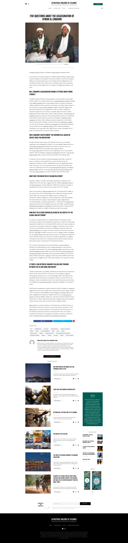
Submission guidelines (73, 8)
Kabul (63, 331)
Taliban (56, 335)
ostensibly (38, 232)
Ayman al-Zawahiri (65, 328)
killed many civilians (66, 122)
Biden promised (47, 191)
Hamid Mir (66, 64)
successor (55, 159)
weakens (31, 113)
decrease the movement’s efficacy (60, 169)
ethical (70, 113)
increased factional (55, 167)
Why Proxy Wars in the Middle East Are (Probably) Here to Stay (63, 368)
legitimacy (49, 206)
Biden (31, 331)
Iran (53, 331)
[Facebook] (26, 3)
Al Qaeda (46, 328)
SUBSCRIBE (98, 4)
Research (71, 288)
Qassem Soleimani (34, 230)
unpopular (55, 124)
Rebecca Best (34, 72)
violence (63, 167)
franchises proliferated (37, 146)
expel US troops (56, 247)
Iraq (58, 331)
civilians (47, 255)
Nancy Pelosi (33, 333)
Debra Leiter (55, 72)
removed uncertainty (45, 282)
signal (66, 273)
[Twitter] (28, 3)
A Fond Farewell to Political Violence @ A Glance (88, 435)
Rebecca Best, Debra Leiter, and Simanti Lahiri (55, 67)
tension (37, 150)
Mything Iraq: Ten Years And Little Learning (65, 412)
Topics (63, 8)
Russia (43, 335)
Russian (56, 292)
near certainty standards (46, 107)
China (37, 331)
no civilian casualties (36, 103)
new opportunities (38, 171)
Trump (36, 234)
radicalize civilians (48, 126)
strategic (31, 116)
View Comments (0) (51, 356)
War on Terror (69, 335)
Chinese (63, 292)
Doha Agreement (36, 185)
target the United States (53, 152)
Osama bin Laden (49, 333)
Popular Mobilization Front (37, 251)
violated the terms (66, 183)
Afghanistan (38, 328)
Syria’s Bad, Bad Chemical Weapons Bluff (64, 389)
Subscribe (84, 503)
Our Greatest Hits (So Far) (60, 434)
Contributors (56, 8)
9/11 (31, 328)
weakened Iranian (56, 249)
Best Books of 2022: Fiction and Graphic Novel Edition (88, 442)
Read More (57, 378)
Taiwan (49, 335)
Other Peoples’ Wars (86, 459)
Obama (72, 232)
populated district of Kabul (61, 101)
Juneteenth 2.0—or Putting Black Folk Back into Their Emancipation (89, 453)
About (50, 8)
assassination (54, 328)
